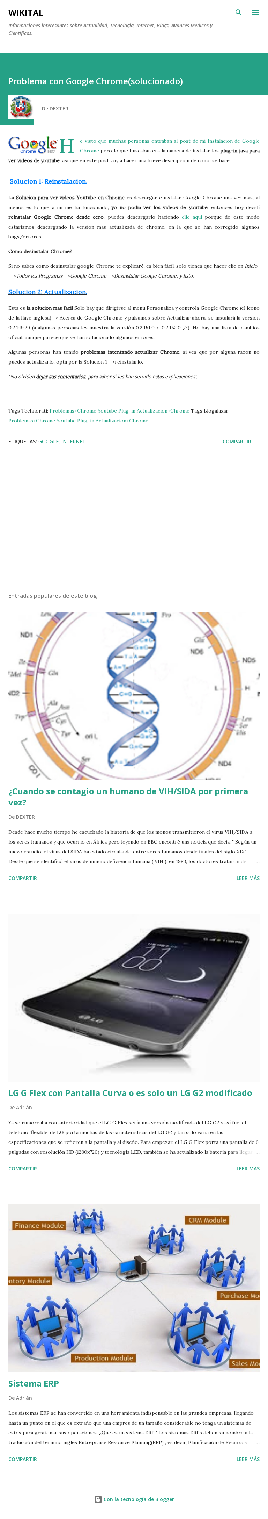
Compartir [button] (237, 441)
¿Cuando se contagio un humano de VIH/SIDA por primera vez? (128, 796)
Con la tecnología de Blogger (138, 1499)
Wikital (25, 12)
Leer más (248, 878)
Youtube (107, 411)
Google (48, 441)
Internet (73, 441)
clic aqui (192, 217)
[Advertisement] (134, 520)
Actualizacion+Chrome (163, 411)
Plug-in (126, 411)
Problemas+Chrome (73, 411)
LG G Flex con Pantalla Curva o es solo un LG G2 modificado (130, 1092)
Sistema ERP (33, 1383)
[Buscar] (238, 12)
